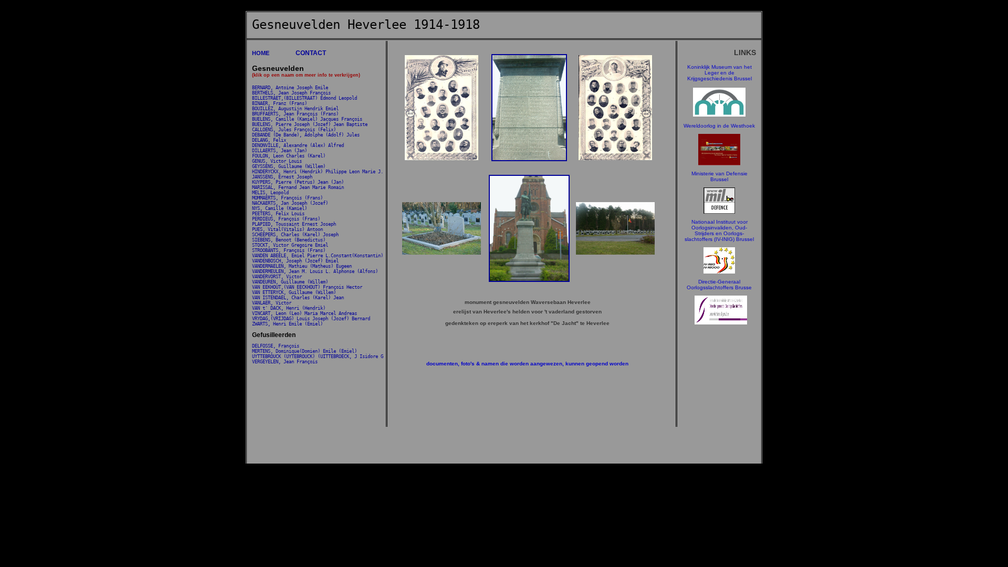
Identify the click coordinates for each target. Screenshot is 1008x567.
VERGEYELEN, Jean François (285, 361)
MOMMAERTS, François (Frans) (287, 198)
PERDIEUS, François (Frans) (286, 219)
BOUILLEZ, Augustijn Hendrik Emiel (295, 108)
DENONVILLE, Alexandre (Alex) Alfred (298, 145)
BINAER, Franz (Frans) (279, 103)
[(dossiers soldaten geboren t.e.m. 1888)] (719, 115)
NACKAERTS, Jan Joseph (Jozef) (290, 203)
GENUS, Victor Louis (277, 161)
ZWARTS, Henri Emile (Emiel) (287, 324)
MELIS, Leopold (270, 192)
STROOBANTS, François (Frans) (289, 250)
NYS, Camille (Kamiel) (279, 208)
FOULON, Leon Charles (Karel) (289, 156)
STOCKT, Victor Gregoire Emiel (290, 245)
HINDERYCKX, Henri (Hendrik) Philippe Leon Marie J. (317, 171)
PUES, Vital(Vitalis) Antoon (287, 229)
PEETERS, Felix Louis (278, 213)
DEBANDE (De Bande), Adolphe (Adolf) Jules (306, 135)
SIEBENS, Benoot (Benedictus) (289, 240)
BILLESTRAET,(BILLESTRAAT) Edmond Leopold (304, 98)
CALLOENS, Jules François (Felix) (294, 129)
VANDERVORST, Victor (277, 276)
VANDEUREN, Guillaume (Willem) (290, 282)
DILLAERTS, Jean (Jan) (279, 150)
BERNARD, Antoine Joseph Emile (290, 87)
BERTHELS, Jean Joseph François (291, 93)
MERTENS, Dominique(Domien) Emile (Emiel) (304, 351)
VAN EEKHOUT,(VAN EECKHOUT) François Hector (307, 287)
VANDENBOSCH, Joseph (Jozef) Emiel (295, 261)
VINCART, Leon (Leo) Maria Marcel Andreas (304, 313)
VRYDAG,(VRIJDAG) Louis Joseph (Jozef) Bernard (311, 318)
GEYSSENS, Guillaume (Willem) (289, 166)
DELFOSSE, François (275, 346)
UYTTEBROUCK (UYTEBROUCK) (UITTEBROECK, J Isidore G (317, 356)
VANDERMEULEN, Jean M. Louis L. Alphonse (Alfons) (315, 271)
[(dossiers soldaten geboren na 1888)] (719, 212)
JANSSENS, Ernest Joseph (282, 177)
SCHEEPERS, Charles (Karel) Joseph (295, 234)
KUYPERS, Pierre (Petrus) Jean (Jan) (298, 182)
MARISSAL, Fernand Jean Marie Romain (298, 187)
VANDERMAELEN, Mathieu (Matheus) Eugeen (302, 266)
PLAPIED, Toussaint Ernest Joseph (294, 224)
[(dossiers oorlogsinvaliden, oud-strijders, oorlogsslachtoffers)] (719, 272)
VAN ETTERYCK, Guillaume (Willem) (294, 292)
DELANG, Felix (269, 140)
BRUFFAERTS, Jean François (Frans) (295, 114)
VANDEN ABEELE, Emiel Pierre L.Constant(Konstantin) (317, 255)
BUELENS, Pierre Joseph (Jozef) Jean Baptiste (310, 124)
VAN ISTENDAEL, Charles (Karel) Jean (298, 297)
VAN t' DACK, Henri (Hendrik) (289, 308)
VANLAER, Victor (271, 303)
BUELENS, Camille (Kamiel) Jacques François (307, 119)
